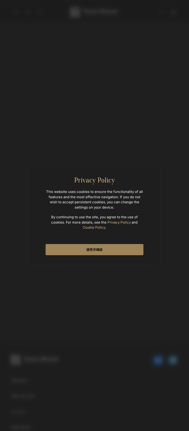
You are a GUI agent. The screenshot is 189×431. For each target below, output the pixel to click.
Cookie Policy (94, 227)
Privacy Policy (119, 222)
